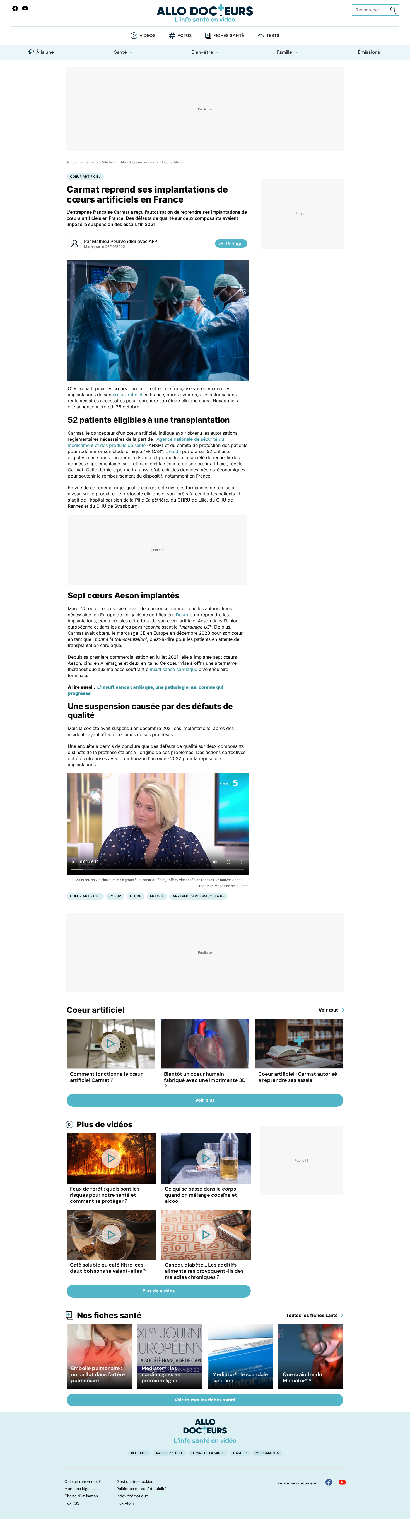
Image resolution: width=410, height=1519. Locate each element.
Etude (135, 896)
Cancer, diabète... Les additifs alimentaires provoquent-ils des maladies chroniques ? (204, 1271)
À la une (45, 52)
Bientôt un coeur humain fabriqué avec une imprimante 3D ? (205, 1080)
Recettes (139, 1453)
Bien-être (202, 52)
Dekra (182, 614)
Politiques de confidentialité (142, 1488)
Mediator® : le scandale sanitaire (240, 1377)
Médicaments (267, 1453)
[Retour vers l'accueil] (205, 13)
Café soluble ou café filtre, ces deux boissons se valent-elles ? (108, 1268)
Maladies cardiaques (137, 162)
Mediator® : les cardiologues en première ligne (161, 1374)
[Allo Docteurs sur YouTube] (25, 8)
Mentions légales (79, 1488)
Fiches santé (228, 35)
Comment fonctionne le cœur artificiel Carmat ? (106, 1077)
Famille (284, 52)
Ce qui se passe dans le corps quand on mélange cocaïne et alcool (201, 1194)
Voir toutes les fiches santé (205, 1400)
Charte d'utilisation (81, 1495)
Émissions (369, 52)
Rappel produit (169, 1453)
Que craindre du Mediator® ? (302, 1377)
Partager (235, 243)
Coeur (115, 896)
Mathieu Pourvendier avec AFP (124, 241)
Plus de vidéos (104, 1124)
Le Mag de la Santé (207, 1453)
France (157, 896)
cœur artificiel (128, 394)
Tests (272, 35)
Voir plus (205, 1100)
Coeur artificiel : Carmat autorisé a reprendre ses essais (297, 1077)
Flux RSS (71, 1503)
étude (175, 451)
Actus (184, 35)
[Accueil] (205, 1431)
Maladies (107, 162)
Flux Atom (125, 1503)
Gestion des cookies (135, 1481)
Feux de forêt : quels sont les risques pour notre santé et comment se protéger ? (104, 1194)
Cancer (240, 1453)
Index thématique (132, 1495)
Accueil (72, 162)
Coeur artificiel (172, 162)
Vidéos (147, 35)
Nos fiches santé (109, 1315)
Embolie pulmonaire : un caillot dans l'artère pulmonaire (98, 1374)
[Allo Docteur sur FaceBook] (15, 8)
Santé (120, 52)
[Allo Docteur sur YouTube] (342, 1482)
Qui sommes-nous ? (82, 1481)
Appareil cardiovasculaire (198, 896)
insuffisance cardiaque (173, 669)
